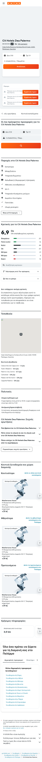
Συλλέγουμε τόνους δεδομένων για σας (19, 738)
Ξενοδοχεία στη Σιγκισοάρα (16, 702)
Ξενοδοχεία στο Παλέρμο (12, 757)
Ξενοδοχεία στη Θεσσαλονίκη (16, 687)
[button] (3, 3)
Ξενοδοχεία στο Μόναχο (14, 681)
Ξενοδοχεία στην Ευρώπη (30, 753)
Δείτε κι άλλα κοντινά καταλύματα (33, 474)
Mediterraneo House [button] (9, 500)
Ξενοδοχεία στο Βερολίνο (15, 696)
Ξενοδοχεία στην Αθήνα (14, 678)
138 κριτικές (22, 44)
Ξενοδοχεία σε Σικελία (28, 755)
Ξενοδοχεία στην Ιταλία (11, 755)
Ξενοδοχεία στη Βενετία (14, 684)
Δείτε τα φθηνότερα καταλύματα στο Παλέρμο (33, 520)
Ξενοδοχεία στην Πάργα (14, 699)
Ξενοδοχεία (15, 753)
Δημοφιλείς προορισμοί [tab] (14, 660)
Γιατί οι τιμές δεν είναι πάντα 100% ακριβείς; (17, 742)
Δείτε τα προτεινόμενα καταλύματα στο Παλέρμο (32, 567)
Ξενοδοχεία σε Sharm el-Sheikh (17, 693)
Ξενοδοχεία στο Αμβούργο (15, 705)
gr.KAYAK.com (6, 753)
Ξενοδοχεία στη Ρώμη (13, 675)
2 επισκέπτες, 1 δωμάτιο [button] (14, 61)
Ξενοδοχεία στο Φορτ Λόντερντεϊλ (18, 690)
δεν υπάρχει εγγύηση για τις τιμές (13, 728)
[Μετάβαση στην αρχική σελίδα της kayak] (14, 3)
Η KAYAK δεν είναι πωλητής (14, 734)
